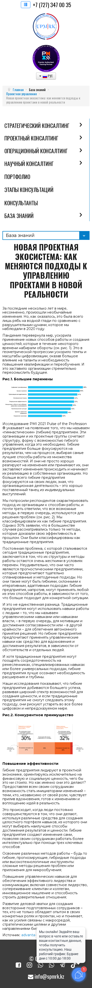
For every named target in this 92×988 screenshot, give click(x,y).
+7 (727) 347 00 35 (52, 5)
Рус (50, 75)
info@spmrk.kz (48, 976)
